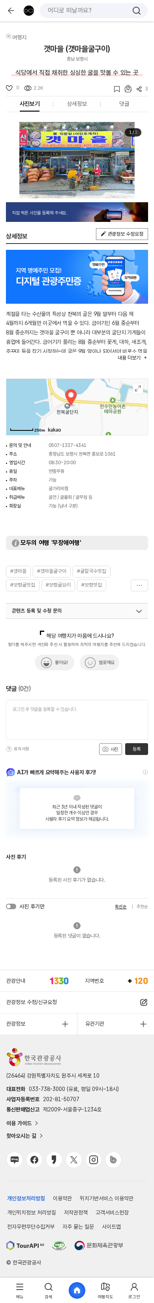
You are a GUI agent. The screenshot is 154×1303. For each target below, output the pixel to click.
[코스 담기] (125, 88)
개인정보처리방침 (26, 1198)
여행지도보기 (138, 388)
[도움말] (9, 749)
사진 (113, 749)
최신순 (120, 906)
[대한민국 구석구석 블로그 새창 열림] (14, 1160)
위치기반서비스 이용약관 (106, 1198)
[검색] (136, 10)
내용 (129, 358)
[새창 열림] (25, 1245)
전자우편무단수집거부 (30, 1227)
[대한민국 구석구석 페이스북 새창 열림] (34, 1160)
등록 (136, 749)
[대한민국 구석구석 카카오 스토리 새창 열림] (54, 1160)
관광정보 (15, 1024)
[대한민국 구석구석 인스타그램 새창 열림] (93, 1160)
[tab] (20, 1290)
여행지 (19, 37)
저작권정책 (76, 1212)
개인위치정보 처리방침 (31, 1212)
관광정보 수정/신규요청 (31, 1002)
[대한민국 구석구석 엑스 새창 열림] (74, 1160)
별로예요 (107, 662)
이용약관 (62, 1198)
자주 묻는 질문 (78, 1227)
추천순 (142, 906)
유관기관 (94, 1024)
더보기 (139, 585)
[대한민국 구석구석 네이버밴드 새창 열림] (113, 1160)
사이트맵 (111, 1227)
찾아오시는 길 (21, 1136)
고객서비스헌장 (112, 1212)
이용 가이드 (19, 1123)
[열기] (139, 611)
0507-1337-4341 (67, 445)
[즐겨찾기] (114, 89)
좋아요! (61, 662)
